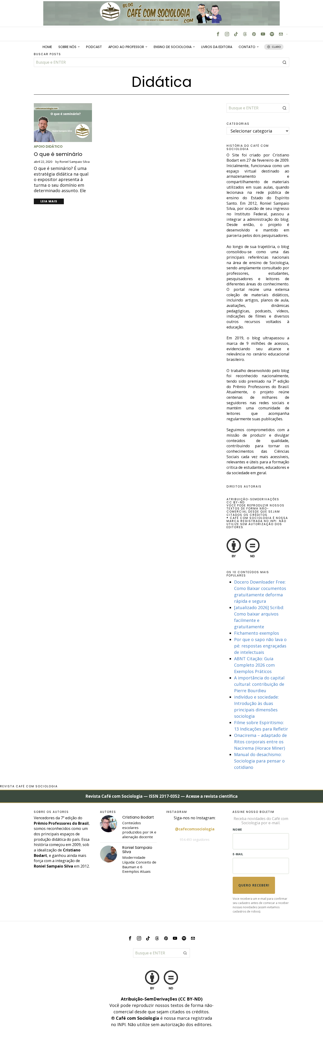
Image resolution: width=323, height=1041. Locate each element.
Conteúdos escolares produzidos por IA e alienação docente (139, 830)
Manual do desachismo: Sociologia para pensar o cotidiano (259, 761)
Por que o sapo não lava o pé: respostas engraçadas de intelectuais (260, 646)
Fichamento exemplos (256, 633)
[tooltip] (218, 34)
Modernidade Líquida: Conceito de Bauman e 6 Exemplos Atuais (139, 864)
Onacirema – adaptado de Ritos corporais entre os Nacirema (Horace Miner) (260, 741)
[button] (284, 62)
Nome (237, 830)
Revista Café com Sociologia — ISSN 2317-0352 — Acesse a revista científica (161, 796)
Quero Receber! (253, 885)
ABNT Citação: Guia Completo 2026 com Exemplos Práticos (254, 665)
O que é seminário (58, 154)
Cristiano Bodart (138, 817)
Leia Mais (48, 201)
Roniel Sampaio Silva (75, 161)
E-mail (238, 854)
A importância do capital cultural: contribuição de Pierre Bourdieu (259, 684)
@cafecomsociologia (194, 829)
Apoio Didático (48, 146)
